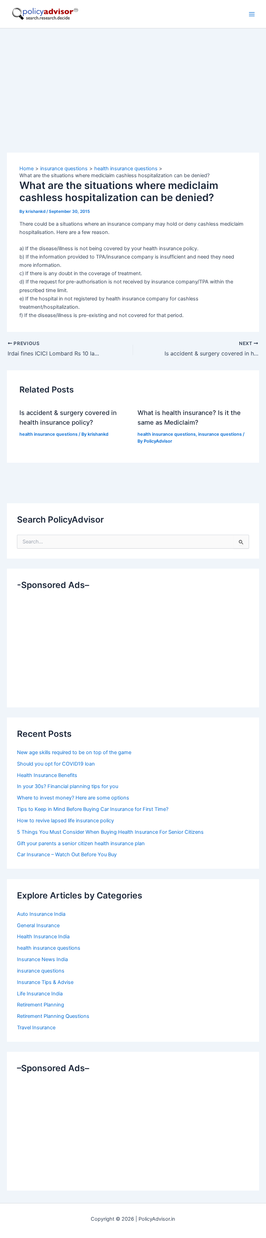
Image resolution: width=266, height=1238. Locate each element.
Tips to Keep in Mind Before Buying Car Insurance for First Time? (92, 809)
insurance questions (220, 434)
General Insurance (38, 925)
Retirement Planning (40, 1005)
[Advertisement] (133, 80)
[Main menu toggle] (252, 14)
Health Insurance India (43, 936)
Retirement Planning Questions (53, 1016)
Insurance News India (42, 959)
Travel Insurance (36, 1027)
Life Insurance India (40, 994)
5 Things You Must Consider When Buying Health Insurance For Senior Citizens (110, 832)
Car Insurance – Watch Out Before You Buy (67, 854)
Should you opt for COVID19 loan (56, 764)
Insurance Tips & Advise (45, 982)
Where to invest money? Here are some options (73, 798)
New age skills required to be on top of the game (74, 752)
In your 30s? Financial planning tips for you (67, 786)
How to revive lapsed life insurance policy (65, 820)
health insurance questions (48, 434)
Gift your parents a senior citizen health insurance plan (81, 843)
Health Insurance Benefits (47, 775)
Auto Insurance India (41, 914)
